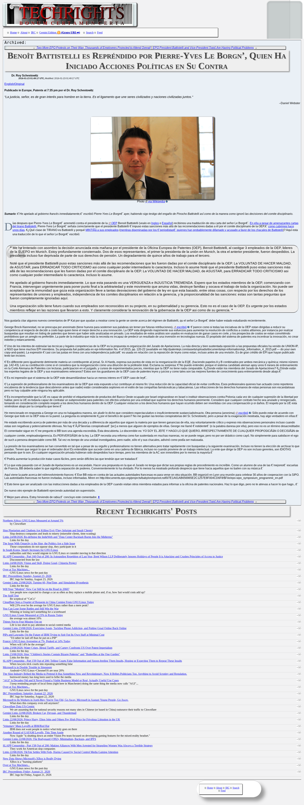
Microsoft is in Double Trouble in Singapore (27, 667)
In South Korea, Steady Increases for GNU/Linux (30, 549)
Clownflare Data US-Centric (19, 706)
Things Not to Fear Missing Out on (22, 621)
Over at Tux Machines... (16, 569)
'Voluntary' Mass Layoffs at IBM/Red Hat (26, 725)
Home (13, 32)
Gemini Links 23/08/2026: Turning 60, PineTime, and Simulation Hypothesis (45, 582)
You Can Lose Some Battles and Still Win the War (31, 608)
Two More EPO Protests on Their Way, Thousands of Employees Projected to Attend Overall (93, 47)
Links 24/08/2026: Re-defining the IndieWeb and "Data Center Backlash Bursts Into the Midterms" (58, 536)
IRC (33, 32)
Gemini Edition (47, 32)
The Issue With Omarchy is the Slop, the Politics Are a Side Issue (39, 543)
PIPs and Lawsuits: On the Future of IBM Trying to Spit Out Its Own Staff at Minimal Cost (53, 634)
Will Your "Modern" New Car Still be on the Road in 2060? (36, 589)
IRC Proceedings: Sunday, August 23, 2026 (27, 576)
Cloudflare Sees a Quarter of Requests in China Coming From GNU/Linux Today (48, 602)
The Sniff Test (11, 595)
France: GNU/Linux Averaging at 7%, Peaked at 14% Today (36, 641)
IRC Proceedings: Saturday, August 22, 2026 (28, 693)
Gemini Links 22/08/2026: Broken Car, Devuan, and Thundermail (39, 712)
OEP (114, 223)
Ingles (155, 223)
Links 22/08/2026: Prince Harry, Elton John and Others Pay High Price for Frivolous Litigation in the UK (61, 719)
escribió (182, 327)
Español (167, 223)
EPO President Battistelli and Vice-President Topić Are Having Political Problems (203, 47)
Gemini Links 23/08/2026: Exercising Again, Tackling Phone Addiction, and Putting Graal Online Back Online (64, 628)
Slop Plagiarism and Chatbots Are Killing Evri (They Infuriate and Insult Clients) (48, 530)
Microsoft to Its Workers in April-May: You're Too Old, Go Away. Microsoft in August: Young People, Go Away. (65, 699)
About (23, 32)
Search (90, 32)
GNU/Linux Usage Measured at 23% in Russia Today (33, 615)
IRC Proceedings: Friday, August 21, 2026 (26, 771)
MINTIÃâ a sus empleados (102, 230)
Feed (100, 32)
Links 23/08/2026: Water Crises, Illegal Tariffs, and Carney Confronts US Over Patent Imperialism (57, 647)
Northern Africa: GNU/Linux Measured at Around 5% (33, 520)
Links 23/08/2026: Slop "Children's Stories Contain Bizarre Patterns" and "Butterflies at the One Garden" (61, 654)
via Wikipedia (156, 201)
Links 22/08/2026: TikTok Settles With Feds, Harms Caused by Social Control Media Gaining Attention (60, 752)
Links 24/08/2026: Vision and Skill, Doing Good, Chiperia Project (40, 563)
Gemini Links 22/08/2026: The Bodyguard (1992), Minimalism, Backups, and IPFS (49, 739)
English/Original (14, 83)
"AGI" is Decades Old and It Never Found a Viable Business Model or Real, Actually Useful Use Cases (61, 680)
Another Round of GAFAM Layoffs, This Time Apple (33, 732)
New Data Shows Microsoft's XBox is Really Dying (32, 758)
